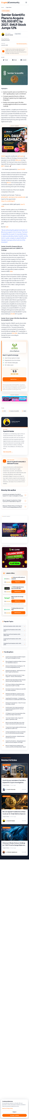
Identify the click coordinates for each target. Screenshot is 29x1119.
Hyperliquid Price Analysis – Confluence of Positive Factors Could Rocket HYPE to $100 (16, 699)
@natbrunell (21, 197)
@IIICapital (20, 156)
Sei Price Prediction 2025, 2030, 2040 (12, 626)
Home (2, 7)
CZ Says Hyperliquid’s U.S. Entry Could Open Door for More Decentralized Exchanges (16, 732)
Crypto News (9, 7)
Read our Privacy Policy (7, 1108)
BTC (5, 411)
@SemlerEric (4, 197)
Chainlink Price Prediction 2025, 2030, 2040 (12, 644)
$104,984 (14, 333)
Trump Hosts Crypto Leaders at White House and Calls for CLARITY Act (16, 728)
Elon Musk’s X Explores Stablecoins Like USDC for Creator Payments (16, 689)
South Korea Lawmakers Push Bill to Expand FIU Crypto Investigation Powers (13, 495)
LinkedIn (24, 60)
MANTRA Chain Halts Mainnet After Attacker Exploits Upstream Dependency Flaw (16, 680)
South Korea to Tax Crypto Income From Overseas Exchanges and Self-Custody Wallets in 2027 (15, 709)
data (11, 271)
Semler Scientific (14, 411)
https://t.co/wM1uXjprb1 (8, 201)
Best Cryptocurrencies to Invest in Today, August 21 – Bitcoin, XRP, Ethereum (15, 676)
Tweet (6, 60)
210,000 (13, 314)
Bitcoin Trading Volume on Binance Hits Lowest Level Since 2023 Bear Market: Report (16, 746)
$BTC (3, 166)
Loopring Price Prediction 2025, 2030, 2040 (12, 639)
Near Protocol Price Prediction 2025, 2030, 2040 (12, 635)
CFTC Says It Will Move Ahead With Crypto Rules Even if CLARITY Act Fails (15, 685)
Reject (14, 1112)
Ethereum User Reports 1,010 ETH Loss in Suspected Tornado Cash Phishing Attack (15, 694)
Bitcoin (9, 182)
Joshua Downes (5, 40)
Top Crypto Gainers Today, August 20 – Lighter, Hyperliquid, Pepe (15, 718)
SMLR (24, 411)
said (7, 227)
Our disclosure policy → (22, 43)
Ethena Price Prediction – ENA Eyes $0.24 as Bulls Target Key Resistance (15, 671)
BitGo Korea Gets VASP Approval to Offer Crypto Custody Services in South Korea (15, 723)
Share (15, 60)
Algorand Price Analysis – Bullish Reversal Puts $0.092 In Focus (15, 737)
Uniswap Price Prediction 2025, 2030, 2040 (12, 630)
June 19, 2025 (21, 169)
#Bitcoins (18, 160)
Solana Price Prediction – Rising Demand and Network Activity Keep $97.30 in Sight (16, 741)
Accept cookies (14, 1115)
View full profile (8, 451)
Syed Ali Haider (8, 431)
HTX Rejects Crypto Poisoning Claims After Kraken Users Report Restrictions (15, 714)
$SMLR (3, 156)
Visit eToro (13, 379)
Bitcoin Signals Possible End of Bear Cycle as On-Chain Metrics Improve (12, 500)
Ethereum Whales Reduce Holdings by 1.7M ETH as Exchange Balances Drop (12, 506)
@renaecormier (13, 197)
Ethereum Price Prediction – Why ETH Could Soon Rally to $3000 (15, 703)
